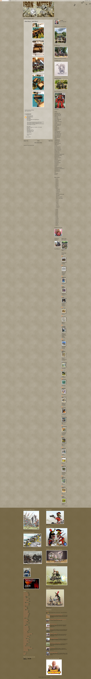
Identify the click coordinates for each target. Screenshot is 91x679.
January (57, 207)
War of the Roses (57, 148)
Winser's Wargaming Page (63, 352)
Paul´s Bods (63, 308)
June (57, 201)
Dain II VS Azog (52, 647)
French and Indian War (58, 155)
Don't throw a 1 (64, 266)
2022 (56, 184)
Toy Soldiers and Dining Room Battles (64, 327)
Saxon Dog (63, 457)
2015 (56, 213)
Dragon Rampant (25, 615)
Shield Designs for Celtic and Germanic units (56, 614)
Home (38, 140)
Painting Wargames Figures (63, 287)
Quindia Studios (64, 417)
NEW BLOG (66, 392)
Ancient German (25, 649)
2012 (56, 217)
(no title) (47, 611)
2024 (56, 181)
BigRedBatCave (64, 379)
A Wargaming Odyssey (64, 277)
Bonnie (55, 174)
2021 (56, 185)
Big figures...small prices (53, 633)
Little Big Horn (56, 139)
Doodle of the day (57, 143)
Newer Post (26, 140)
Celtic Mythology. (25, 650)
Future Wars (25, 608)
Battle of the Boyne (57, 149)
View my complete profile (62, 21)
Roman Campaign (57, 119)
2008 (56, 222)
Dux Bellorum (56, 151)
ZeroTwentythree (64, 362)
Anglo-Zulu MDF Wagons (59, 198)
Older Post (51, 140)
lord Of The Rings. (25, 603)
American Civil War (57, 121)
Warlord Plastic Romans (53, 624)
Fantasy (24, 597)
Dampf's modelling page (64, 298)
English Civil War (57, 115)
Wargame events (57, 150)
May (57, 202)
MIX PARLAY (29, 117)
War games (56, 142)
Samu (55, 166)
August (57, 193)
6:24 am (28, 135)
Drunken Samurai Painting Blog (64, 497)
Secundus (61, 20)
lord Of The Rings (57, 114)
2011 (56, 218)
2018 (56, 209)
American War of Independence (59, 154)
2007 (56, 223)
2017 (56, 210)
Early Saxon (56, 161)
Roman (24, 596)
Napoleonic (56, 120)
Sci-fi (55, 126)
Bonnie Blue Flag (25, 626)
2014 (56, 214)
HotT (55, 145)
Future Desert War (57, 162)
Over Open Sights (63, 340)
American (56, 173)
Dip (23, 618)
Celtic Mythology (57, 131)
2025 (56, 180)
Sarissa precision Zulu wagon (60, 194)
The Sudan (56, 163)
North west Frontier (57, 160)
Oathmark (56, 144)
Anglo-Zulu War (57, 137)
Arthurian (24, 638)
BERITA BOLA (29, 118)
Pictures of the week (57, 157)
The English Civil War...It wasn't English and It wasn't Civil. (58, 619)
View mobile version (38, 142)
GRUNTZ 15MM (25, 620)
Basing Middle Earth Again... (54, 652)
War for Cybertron (57, 125)
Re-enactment (56, 156)
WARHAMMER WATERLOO (54, 638)
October (57, 190)
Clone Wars (56, 127)
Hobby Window (57, 113)
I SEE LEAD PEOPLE (63, 388)
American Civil (25, 632)
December (57, 189)
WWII (24, 609)
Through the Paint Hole (58, 167)
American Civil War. (57, 133)
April (57, 203)
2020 (56, 186)
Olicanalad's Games (63, 487)
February (57, 206)
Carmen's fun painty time (64, 448)
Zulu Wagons (58, 195)
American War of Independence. (59, 168)
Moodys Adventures (63, 438)
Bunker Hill (63, 371)
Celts (24, 602)
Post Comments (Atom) (31, 145)
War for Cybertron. (25, 614)
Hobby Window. (57, 132)
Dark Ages (24, 644)
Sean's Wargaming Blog (63, 478)
